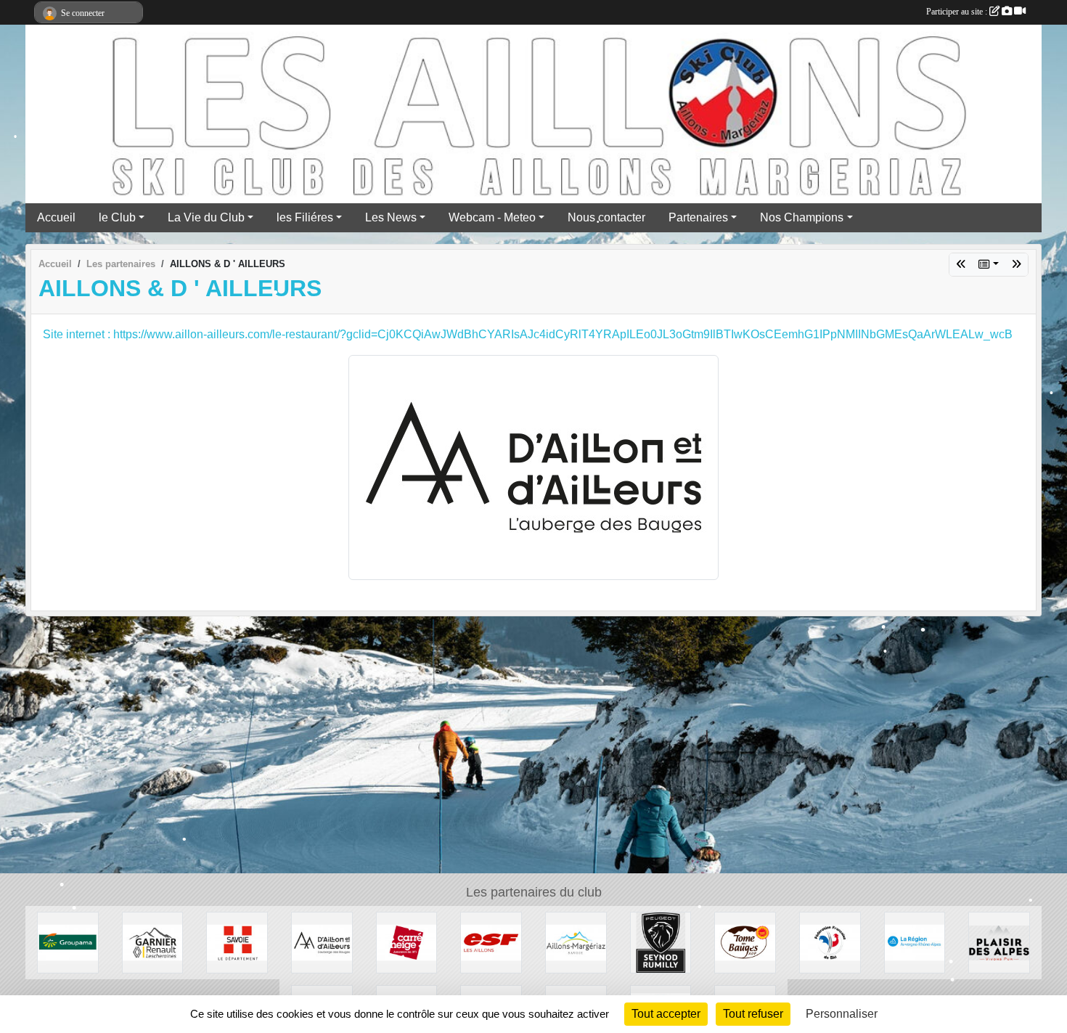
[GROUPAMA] (68, 942)
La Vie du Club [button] (206, 217)
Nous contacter (606, 217)
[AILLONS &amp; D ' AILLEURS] (533, 466)
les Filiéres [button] (305, 217)
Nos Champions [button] (801, 217)
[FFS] (830, 942)
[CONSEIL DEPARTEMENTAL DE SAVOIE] (237, 942)
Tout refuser (753, 1014)
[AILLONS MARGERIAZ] (576, 942)
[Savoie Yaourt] (999, 942)
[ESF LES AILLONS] (491, 942)
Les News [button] (391, 217)
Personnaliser (842, 1014)
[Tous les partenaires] (988, 264)
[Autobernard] (661, 942)
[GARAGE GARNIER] (153, 942)
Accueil (56, 217)
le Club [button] (117, 217)
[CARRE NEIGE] (407, 942)
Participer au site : (957, 12)
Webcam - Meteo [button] (492, 217)
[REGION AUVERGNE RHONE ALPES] (961, 264)
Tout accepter (665, 1014)
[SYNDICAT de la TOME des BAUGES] (745, 942)
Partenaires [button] (698, 217)
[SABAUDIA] (1016, 264)
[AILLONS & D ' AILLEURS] (322, 942)
